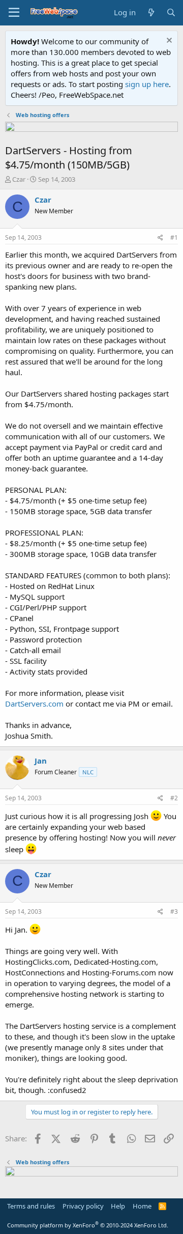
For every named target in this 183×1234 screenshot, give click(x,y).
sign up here (147, 84)
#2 (174, 798)
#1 (174, 237)
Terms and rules (31, 1206)
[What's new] (151, 12)
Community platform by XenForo (87, 1225)
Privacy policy (83, 1206)
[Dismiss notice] (168, 41)
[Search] (171, 12)
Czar (18, 179)
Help (118, 1206)
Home (142, 1206)
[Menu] (14, 12)
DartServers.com (34, 703)
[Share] (160, 238)
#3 (174, 911)
